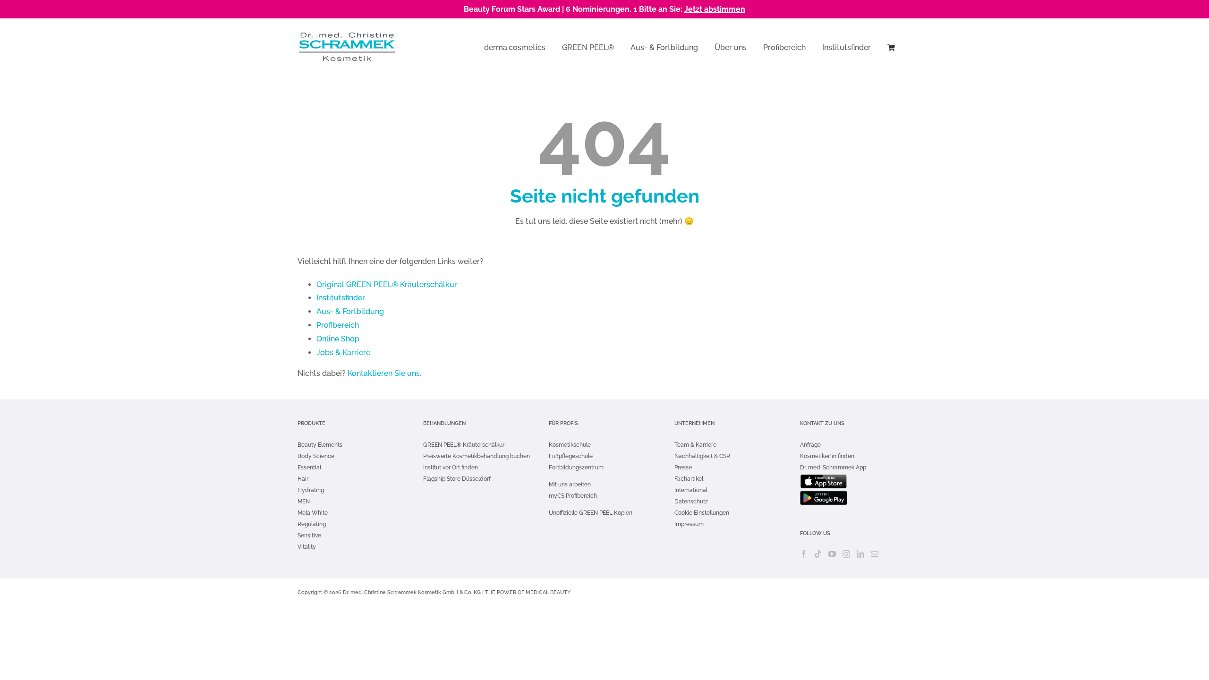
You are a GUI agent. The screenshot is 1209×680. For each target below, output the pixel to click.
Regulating (312, 524)
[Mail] (874, 554)
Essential (309, 467)
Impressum (689, 524)
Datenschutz (691, 501)
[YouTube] (832, 554)
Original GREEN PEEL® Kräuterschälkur (386, 284)
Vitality (307, 547)
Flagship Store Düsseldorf (457, 479)
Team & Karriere (695, 445)
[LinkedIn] (860, 554)
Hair (303, 479)
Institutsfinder (340, 297)
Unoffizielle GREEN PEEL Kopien (591, 513)
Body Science (316, 456)
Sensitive (309, 535)
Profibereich (337, 325)
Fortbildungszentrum (576, 467)
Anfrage (810, 445)
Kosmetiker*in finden (827, 456)
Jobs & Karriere (343, 352)
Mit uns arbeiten (570, 484)
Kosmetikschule (570, 445)
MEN (304, 501)
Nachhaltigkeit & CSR (702, 456)
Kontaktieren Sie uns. (384, 373)
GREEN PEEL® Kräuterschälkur (463, 445)
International (690, 490)
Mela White (313, 513)
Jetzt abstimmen (714, 9)
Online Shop (337, 338)
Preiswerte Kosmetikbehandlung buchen (476, 456)
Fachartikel (688, 479)
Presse (683, 467)
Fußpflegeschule (571, 456)
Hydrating (311, 490)
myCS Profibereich (573, 496)
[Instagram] (846, 554)
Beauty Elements (320, 445)
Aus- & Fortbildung (350, 311)
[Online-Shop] (891, 46)
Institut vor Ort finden (450, 467)
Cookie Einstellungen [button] (701, 513)
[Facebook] (804, 554)
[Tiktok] (818, 554)
